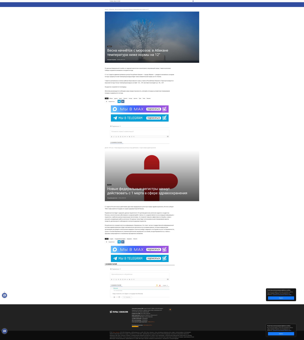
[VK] (122, 101)
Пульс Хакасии (116, 332)
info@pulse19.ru (150, 321)
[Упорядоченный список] (120, 137)
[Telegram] (193, 1)
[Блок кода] (127, 137)
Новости (125, 98)
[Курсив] (114, 137)
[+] (134, 136)
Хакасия (148, 98)
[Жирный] (112, 137)
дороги (115, 98)
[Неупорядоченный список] (123, 137)
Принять (281, 333)
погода (130, 98)
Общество (111, 9)
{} (131, 136)
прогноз (135, 98)
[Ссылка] (129, 137)
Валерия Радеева (111, 59)
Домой (106, 9)
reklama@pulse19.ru (147, 325)
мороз (120, 98)
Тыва (144, 98)
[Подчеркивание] (116, 137)
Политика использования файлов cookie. (282, 330)
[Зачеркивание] (118, 137)
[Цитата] (125, 137)
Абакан (111, 98)
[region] (283, 330)
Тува (140, 98)
